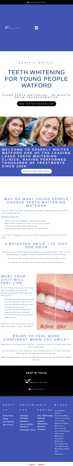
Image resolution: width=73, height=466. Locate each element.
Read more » (60, 426)
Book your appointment (11, 357)
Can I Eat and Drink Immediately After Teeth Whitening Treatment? (62, 433)
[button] (36, 27)
